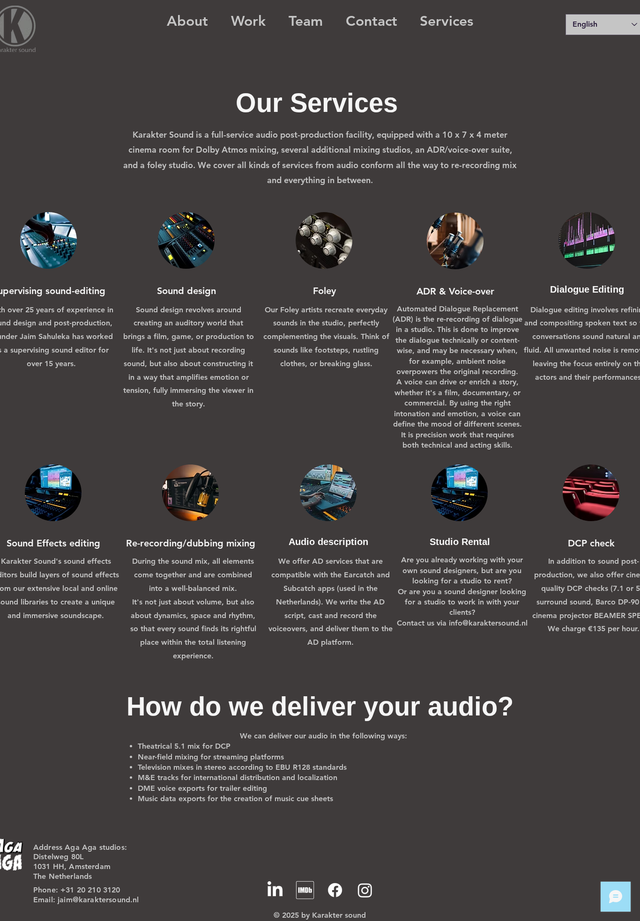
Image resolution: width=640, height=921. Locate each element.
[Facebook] (335, 890)
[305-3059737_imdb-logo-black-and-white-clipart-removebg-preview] (305, 890)
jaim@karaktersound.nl (98, 899)
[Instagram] (365, 890)
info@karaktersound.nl (488, 623)
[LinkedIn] (275, 890)
